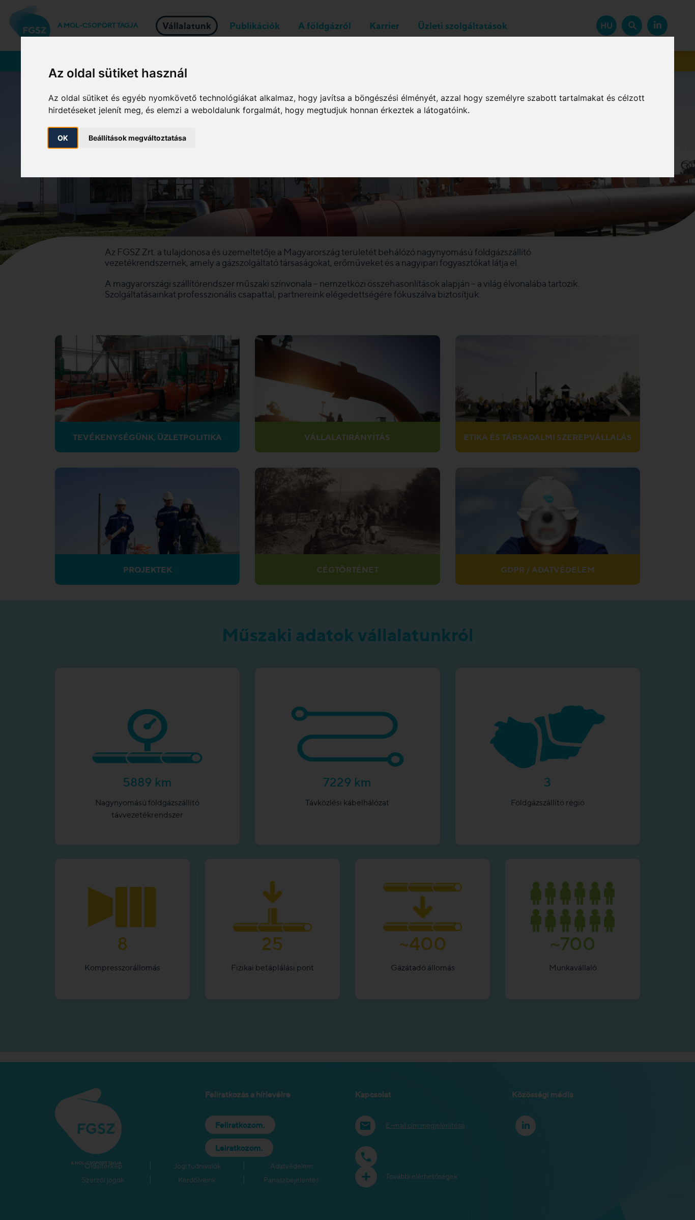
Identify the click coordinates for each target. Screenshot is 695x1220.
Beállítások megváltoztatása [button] (137, 137)
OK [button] (62, 137)
